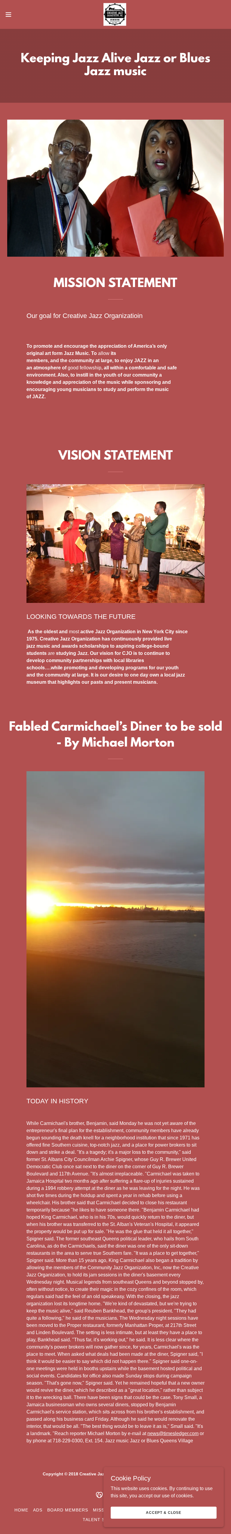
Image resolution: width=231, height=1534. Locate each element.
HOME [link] (21, 1510)
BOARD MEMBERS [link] (67, 1510)
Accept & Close (163, 1512)
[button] (19, 14)
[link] (115, 14)
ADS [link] (37, 1510)
